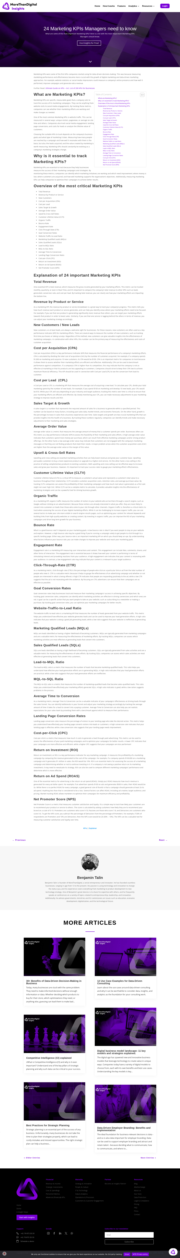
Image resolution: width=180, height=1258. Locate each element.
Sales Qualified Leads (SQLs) (112, 146)
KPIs (85, 828)
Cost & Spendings (53, 1190)
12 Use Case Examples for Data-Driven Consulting (119, 982)
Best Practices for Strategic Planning (47, 1125)
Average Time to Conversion (112, 153)
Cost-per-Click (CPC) (109, 158)
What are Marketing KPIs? (107, 98)
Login (165, 6)
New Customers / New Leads (112, 113)
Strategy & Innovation (83, 1183)
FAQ (135, 1207)
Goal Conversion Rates (110, 139)
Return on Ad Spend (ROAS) (111, 162)
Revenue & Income (53, 1183)
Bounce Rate (107, 132)
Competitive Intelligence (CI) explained (49, 1058)
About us (137, 1190)
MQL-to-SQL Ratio (109, 151)
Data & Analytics (81, 1194)
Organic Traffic (107, 129)
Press (136, 1211)
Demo (19, 1208)
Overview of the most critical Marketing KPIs (114, 103)
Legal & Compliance (141, 1201)
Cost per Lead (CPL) (109, 118)
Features (121, 6)
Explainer (93, 828)
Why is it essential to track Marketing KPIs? (113, 101)
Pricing (136, 1204)
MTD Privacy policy (140, 1254)
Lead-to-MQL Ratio (109, 148)
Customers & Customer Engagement (89, 1201)
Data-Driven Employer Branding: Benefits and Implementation (123, 1129)
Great (127, 1254)
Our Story (137, 1194)
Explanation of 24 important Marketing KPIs (114, 106)
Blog (135, 1183)
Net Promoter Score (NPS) (111, 165)
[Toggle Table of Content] (141, 95)
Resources (147, 6)
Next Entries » (148, 1158)
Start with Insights (27, 1217)
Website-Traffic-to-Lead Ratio (112, 141)
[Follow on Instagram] (48, 1233)
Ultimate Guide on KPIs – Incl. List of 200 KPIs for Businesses (70, 88)
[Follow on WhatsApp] (71, 1233)
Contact (137, 1214)
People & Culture (81, 1187)
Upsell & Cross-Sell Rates (111, 125)
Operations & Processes (84, 1197)
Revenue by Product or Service (112, 111)
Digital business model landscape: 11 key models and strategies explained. (121, 1052)
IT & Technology (81, 1190)
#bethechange (139, 1187)
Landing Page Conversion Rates (113, 155)
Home (97, 6)
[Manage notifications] (4, 1254)
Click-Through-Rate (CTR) (111, 136)
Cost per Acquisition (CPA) (111, 115)
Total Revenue (107, 108)
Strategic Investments (54, 1187)
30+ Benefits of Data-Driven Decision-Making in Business (53, 982)
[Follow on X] (66, 1233)
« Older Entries (32, 1158)
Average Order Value (109, 122)
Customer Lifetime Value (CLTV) (113, 127)
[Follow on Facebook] (54, 1233)
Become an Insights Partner (115, 1183)
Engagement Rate (108, 134)
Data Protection (140, 1197)
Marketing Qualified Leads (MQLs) (113, 144)
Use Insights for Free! (89, 43)
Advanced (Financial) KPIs (55, 1197)
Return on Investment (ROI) (111, 160)
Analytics (132, 6)
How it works (109, 6)
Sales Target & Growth (110, 120)
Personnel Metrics (53, 1194)
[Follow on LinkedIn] (60, 1233)
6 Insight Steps (22, 1212)
